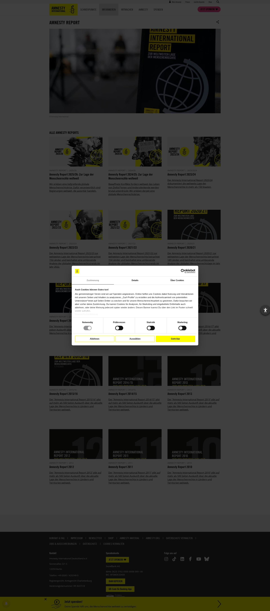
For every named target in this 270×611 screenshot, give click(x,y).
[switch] (119, 328)
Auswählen (135, 339)
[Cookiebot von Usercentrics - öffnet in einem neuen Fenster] (183, 271)
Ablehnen (94, 339)
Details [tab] (135, 280)
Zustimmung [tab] (93, 280)
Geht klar (175, 339)
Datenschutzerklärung (86, 314)
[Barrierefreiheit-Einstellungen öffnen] (265, 310)
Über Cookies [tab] (177, 280)
